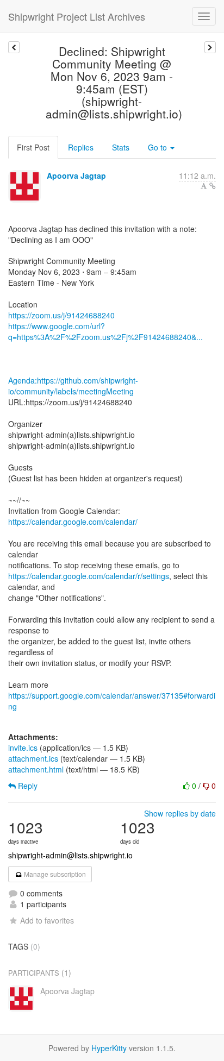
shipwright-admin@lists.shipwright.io (70, 855)
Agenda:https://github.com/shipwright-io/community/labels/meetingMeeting (73, 386)
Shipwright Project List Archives (76, 16)
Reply (27, 785)
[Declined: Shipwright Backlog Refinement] (210, 47)
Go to (158, 147)
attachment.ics (33, 758)
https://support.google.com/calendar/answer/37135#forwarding (111, 701)
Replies (81, 147)
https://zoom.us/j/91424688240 (61, 315)
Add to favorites (47, 920)
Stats (120, 147)
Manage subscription (54, 873)
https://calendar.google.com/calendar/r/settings (88, 575)
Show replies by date (180, 813)
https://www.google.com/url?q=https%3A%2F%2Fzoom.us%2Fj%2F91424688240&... (105, 331)
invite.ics (23, 747)
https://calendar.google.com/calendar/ (73, 521)
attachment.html (36, 769)
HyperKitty (109, 1048)
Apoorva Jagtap (76, 175)
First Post (33, 147)
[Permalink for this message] (212, 186)
